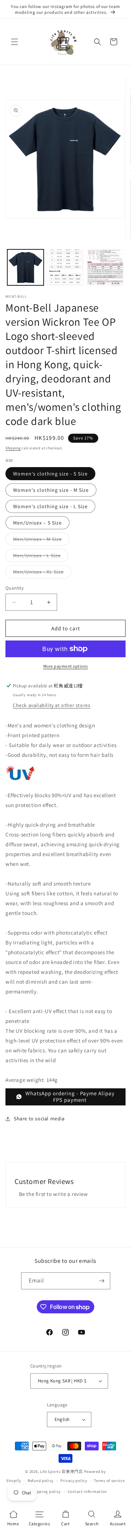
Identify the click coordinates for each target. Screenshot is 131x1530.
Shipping (13, 448)
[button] (15, 42)
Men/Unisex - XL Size (42, 573)
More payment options (65, 666)
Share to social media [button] (39, 1118)
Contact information (87, 1491)
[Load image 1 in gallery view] (25, 267)
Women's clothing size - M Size (51, 490)
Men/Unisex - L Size (40, 557)
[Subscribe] (102, 1280)
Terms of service (109, 1480)
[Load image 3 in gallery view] (105, 267)
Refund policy (40, 1480)
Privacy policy (73, 1480)
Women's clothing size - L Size (50, 506)
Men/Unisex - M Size (41, 540)
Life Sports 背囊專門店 (61, 1471)
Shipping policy (46, 1491)
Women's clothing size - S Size (50, 473)
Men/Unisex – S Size (37, 522)
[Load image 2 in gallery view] (65, 267)
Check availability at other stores (51, 705)
